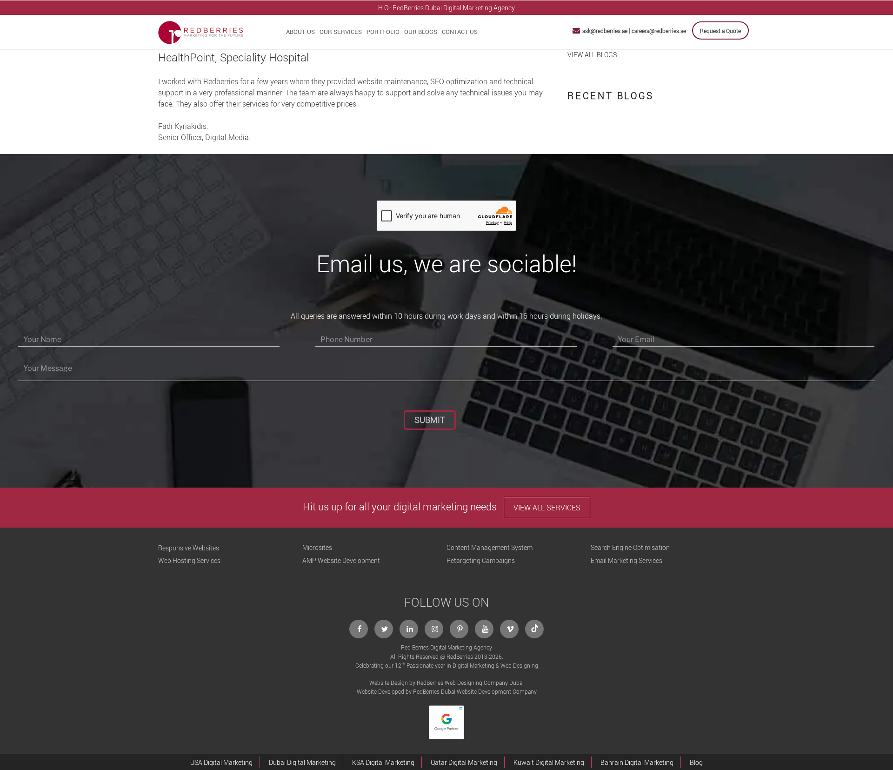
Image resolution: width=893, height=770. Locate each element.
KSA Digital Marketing (383, 762)
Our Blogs (420, 31)
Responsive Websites (188, 547)
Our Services (341, 31)
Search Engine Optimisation (630, 547)
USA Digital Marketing (221, 762)
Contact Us (460, 31)
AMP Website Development (341, 560)
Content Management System (489, 547)
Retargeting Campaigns (480, 560)
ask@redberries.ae (604, 30)
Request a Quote (720, 30)
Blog (696, 762)
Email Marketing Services (626, 560)
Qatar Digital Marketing (464, 762)
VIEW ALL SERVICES (546, 507)
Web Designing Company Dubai (484, 682)
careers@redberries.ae (659, 30)
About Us (300, 31)
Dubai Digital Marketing (302, 762)
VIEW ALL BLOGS (592, 54)
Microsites (317, 547)
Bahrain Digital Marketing (636, 762)
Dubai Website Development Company (489, 691)
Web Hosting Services (189, 560)
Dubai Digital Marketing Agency (470, 7)
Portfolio (383, 31)
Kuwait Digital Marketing (548, 762)
